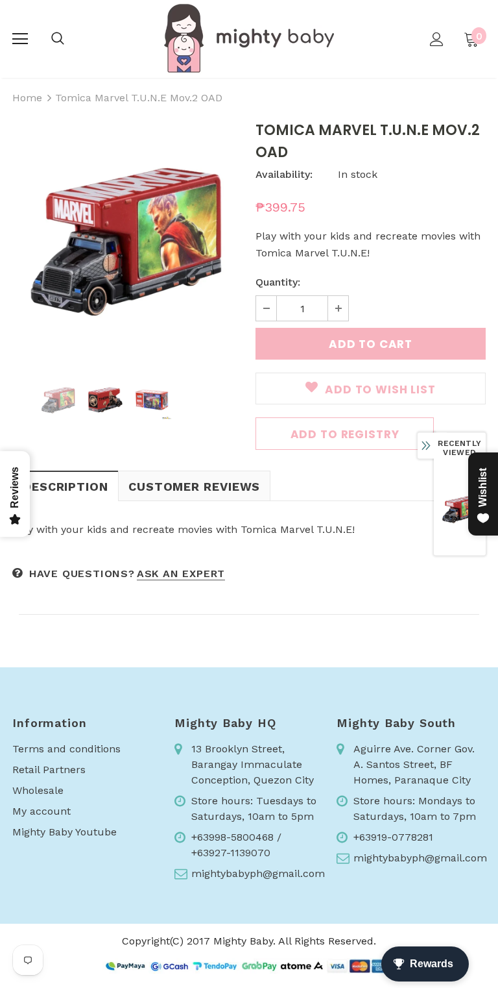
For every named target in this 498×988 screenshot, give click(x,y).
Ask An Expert (181, 573)
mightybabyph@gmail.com (258, 873)
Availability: (284, 174)
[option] (127, 239)
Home (27, 98)
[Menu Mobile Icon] (20, 39)
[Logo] (249, 38)
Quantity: (277, 282)
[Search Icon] (57, 38)
